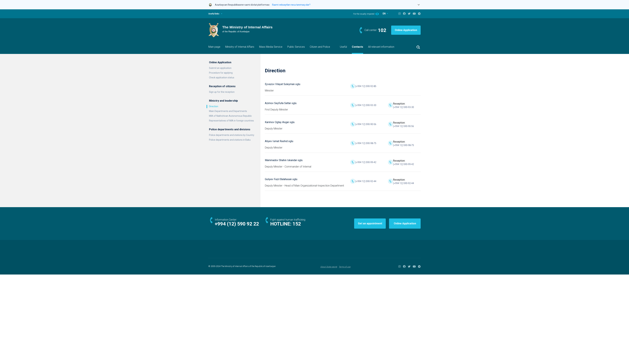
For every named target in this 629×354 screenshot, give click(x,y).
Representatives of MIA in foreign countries (231, 120)
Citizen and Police (320, 46)
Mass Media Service (270, 46)
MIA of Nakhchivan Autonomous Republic (230, 116)
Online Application (406, 30)
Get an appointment (370, 223)
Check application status (221, 77)
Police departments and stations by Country (231, 135)
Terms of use (345, 267)
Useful (343, 46)
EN (384, 13)
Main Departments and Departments (228, 111)
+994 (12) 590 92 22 (237, 224)
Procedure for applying (221, 72)
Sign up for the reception (222, 92)
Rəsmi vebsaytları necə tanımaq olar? (291, 4)
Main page (214, 46)
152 (297, 224)
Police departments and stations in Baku (230, 139)
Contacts (357, 46)
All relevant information (381, 46)
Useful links (213, 14)
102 (382, 30)
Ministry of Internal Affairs (239, 46)
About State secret (328, 267)
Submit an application (220, 68)
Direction (213, 106)
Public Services (296, 46)
